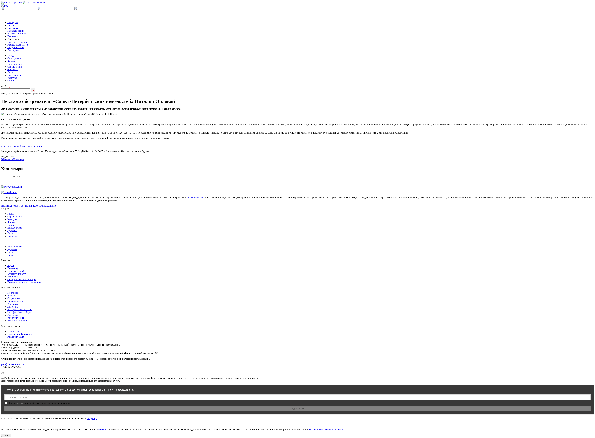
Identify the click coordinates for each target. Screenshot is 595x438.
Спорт (10, 80)
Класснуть (18, 159)
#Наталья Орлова (10, 146)
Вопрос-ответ (14, 64)
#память (24, 146)
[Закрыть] (2, 378)
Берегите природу (16, 33)
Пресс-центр (14, 75)
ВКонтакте (7, 159)
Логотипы (12, 306)
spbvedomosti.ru (195, 197)
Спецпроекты (14, 58)
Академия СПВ (15, 47)
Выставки (12, 36)
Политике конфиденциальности (326, 429)
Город (10, 55)
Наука (10, 25)
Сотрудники (13, 298)
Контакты (12, 304)
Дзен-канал (13, 331)
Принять (6, 435)
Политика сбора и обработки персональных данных (28, 205)
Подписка (12, 292)
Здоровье (12, 61)
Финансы (12, 69)
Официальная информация (21, 279)
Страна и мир (14, 66)
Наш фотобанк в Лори (19, 312)
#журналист (35, 146)
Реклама (11, 295)
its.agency (92, 418)
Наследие (12, 22)
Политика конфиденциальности (24, 282)
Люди (10, 72)
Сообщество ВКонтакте (20, 334)
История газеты (15, 301)
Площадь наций (15, 30)
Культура (12, 78)
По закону (12, 28)
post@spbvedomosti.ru (12, 364)
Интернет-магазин (17, 42)
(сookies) (102, 429)
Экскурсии (13, 50)
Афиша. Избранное (17, 44)
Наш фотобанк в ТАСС (19, 309)
